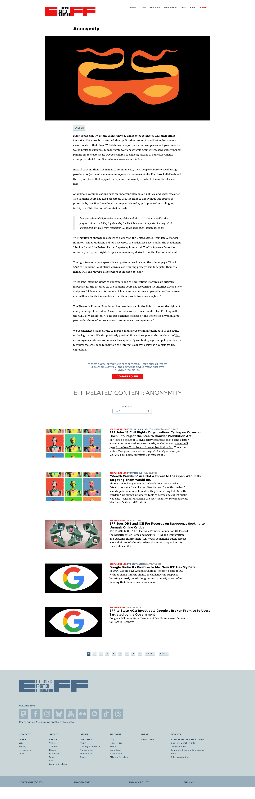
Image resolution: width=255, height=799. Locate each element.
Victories (53, 746)
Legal (21, 743)
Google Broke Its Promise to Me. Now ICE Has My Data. (152, 567)
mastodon (23, 714)
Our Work (155, 7)
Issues (143, 7)
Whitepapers (116, 753)
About (132, 7)
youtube (71, 714)
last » (163, 653)
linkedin (94, 714)
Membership (25, 750)
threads (118, 714)
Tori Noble (155, 429)
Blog (112, 739)
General (22, 739)
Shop (192, 7)
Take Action (170, 7)
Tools (183, 7)
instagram (47, 714)
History (52, 750)
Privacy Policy (139, 782)
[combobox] (132, 411)
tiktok (106, 714)
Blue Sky (59, 714)
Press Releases (117, 743)
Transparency (86, 750)
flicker (82, 714)
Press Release (117, 520)
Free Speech (86, 739)
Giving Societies (178, 746)
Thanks (189, 782)
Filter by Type (127, 407)
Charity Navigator (64, 722)
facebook (35, 714)
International (86, 753)
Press (21, 753)
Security (22, 746)
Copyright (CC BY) (30, 782)
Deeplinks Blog (118, 429)
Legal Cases (115, 750)
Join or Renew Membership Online (187, 739)
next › (149, 653)
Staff (51, 760)
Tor (177, 335)
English (79, 128)
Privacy (83, 743)
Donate (203, 7)
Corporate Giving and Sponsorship (187, 750)
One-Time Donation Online (184, 743)
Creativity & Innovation (90, 746)
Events (113, 746)
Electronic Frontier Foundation (70, 13)
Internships (54, 753)
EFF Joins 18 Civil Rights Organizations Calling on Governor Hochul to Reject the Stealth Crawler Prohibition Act (155, 434)
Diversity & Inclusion (58, 764)
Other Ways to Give (180, 757)
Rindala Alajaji (139, 429)
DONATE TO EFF (127, 376)
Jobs (51, 757)
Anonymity (164, 392)
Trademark (82, 782)
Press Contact (147, 739)
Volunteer (53, 743)
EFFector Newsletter (119, 757)
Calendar (53, 739)
